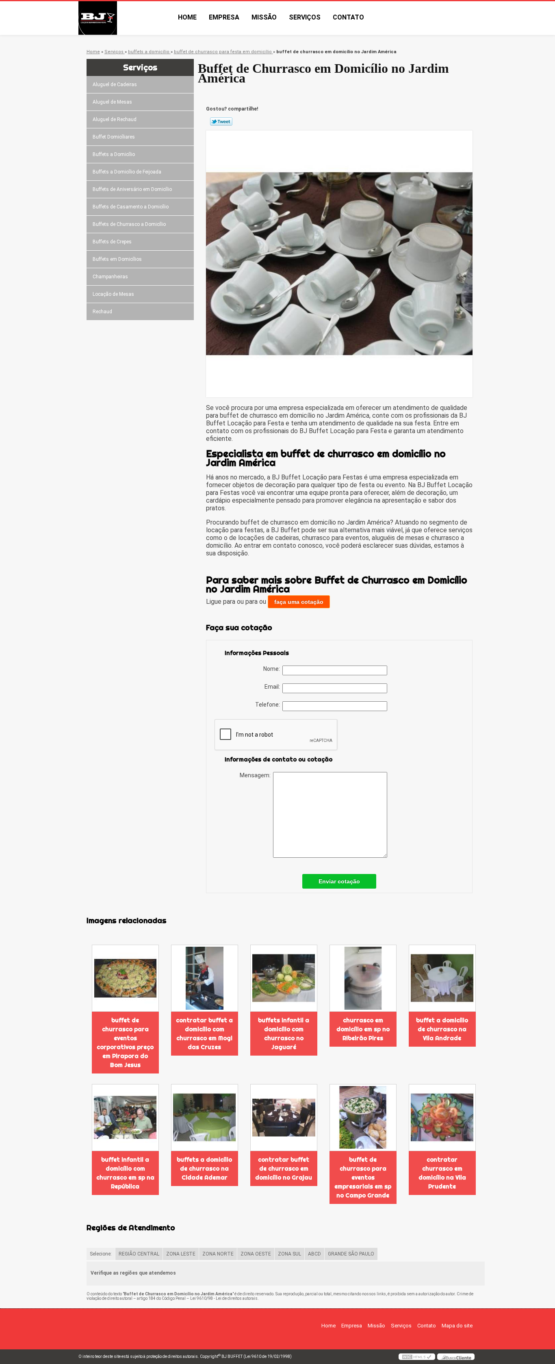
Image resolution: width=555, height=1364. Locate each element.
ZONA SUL (289, 1254)
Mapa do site (457, 1326)
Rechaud (102, 311)
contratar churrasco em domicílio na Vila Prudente (442, 1173)
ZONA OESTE (256, 1254)
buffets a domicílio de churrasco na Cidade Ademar (204, 1168)
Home (187, 17)
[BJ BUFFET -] (125, 18)
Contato (348, 17)
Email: (273, 686)
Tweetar (221, 121)
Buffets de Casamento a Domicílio (131, 207)
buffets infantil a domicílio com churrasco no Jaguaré (283, 1034)
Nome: (272, 669)
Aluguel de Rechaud (115, 119)
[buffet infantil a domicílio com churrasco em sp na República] (125, 1117)
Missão (264, 17)
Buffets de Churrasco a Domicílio (129, 224)
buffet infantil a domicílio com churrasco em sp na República (125, 1173)
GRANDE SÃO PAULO (351, 1254)
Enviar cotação (339, 881)
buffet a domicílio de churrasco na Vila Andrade (442, 1029)
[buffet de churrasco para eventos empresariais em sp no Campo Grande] (363, 1117)
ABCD (314, 1254)
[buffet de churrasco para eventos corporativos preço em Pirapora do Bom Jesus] (125, 978)
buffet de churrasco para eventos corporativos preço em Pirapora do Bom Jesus (125, 1043)
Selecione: (101, 1254)
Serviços (305, 17)
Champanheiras (110, 277)
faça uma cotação (298, 602)
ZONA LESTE (180, 1254)
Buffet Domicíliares (114, 137)
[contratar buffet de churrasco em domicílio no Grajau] (283, 1117)
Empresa (224, 17)
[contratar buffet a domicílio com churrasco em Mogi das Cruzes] (204, 978)
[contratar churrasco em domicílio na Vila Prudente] (442, 1117)
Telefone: (268, 704)
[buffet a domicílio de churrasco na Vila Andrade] (442, 978)
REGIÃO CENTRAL (139, 1254)
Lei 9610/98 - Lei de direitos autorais (224, 1298)
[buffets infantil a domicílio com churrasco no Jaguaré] (283, 978)
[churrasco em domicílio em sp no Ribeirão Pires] (363, 978)
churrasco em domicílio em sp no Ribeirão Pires (363, 1029)
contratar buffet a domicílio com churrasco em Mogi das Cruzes (204, 1034)
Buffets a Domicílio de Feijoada (127, 172)
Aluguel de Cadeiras (115, 84)
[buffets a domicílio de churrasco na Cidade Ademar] (204, 1117)
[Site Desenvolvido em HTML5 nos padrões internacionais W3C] (417, 1356)
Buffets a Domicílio (114, 154)
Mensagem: (256, 775)
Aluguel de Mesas (112, 102)
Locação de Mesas (113, 294)
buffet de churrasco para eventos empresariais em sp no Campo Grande (362, 1177)
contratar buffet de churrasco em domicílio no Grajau (283, 1168)
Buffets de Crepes (112, 242)
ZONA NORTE (218, 1254)
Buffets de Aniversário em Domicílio (132, 189)
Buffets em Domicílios (117, 259)
